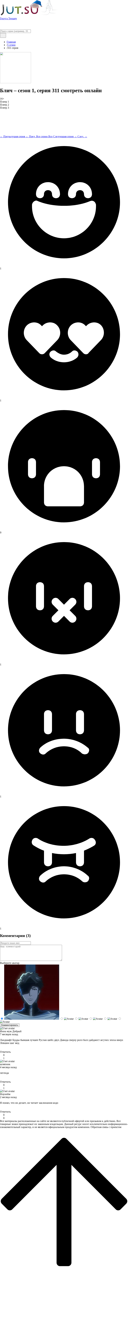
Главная (11, 41)
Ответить (5, 1051)
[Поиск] (3, 35)
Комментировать (9, 1025)
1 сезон (11, 44)
